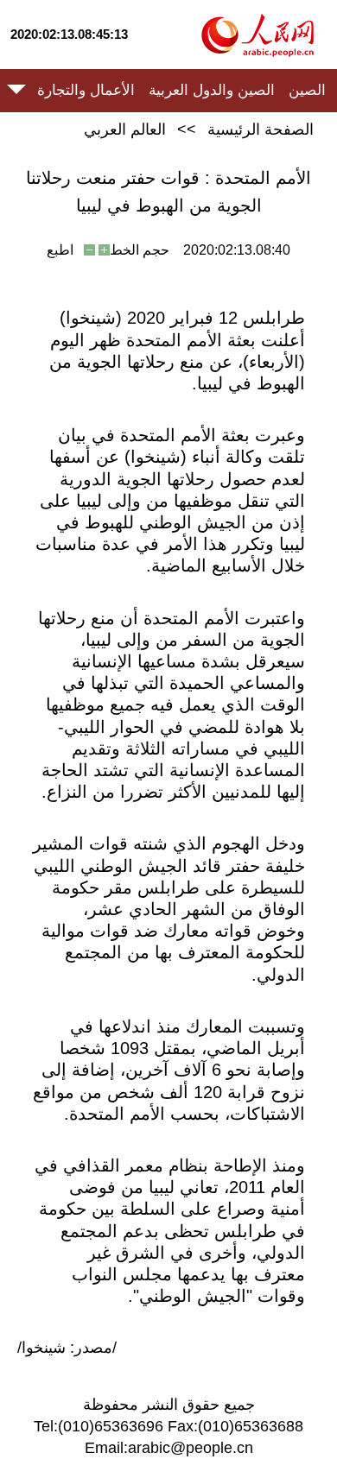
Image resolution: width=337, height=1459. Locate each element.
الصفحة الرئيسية (260, 129)
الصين (307, 90)
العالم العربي (125, 129)
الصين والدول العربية (212, 90)
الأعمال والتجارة (86, 90)
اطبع (60, 250)
